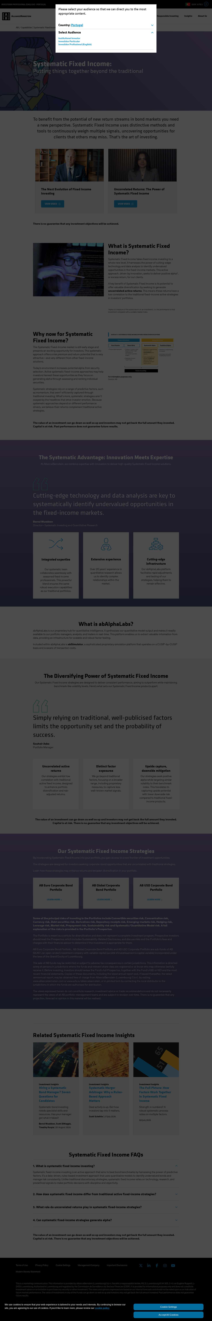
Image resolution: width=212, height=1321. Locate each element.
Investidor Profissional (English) (75, 44)
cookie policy (102, 1308)
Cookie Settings (168, 1307)
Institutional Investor (69, 38)
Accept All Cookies (168, 1315)
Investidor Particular (69, 41)
